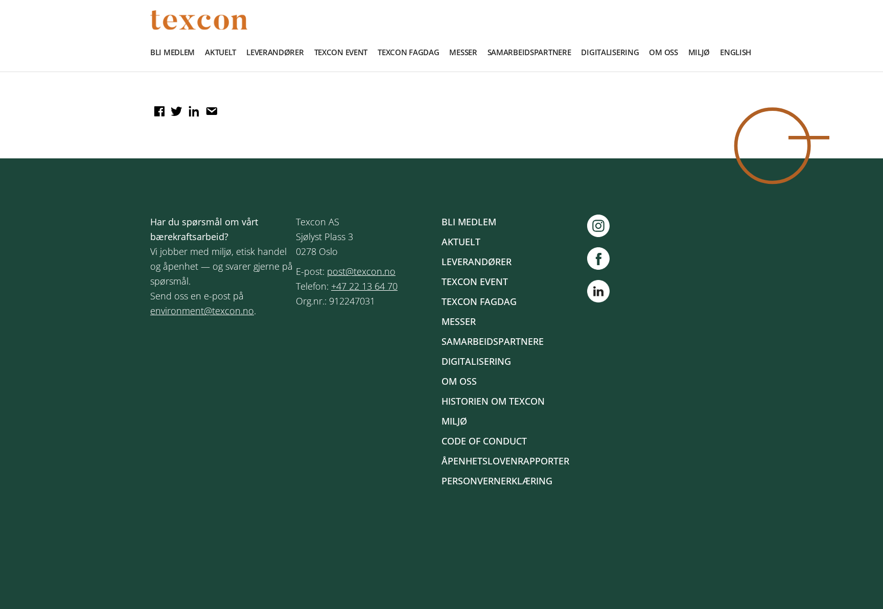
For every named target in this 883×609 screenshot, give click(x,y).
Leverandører (275, 52)
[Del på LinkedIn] (192, 107)
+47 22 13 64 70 (364, 286)
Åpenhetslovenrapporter (505, 461)
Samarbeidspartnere (529, 52)
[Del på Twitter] (175, 107)
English (735, 52)
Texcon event (341, 52)
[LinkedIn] (598, 293)
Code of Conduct (484, 441)
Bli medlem (172, 52)
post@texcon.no (361, 271)
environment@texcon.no (202, 311)
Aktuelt (220, 52)
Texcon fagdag (408, 52)
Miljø (699, 52)
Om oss (663, 52)
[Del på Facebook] (158, 107)
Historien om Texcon (493, 401)
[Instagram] (603, 226)
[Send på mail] (210, 107)
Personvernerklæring (497, 481)
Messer (463, 52)
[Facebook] (603, 258)
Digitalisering (610, 52)
